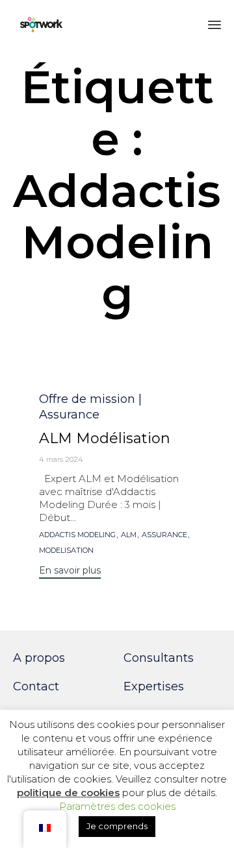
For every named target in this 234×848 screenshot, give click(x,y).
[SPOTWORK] (41, 24)
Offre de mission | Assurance (90, 407)
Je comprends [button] (117, 826)
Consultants (159, 658)
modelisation (66, 550)
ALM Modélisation (104, 438)
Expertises (154, 686)
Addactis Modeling (77, 535)
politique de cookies (68, 792)
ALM (128, 535)
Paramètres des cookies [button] (117, 806)
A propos (39, 658)
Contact (36, 686)
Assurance (164, 535)
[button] (70, 572)
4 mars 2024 (61, 459)
